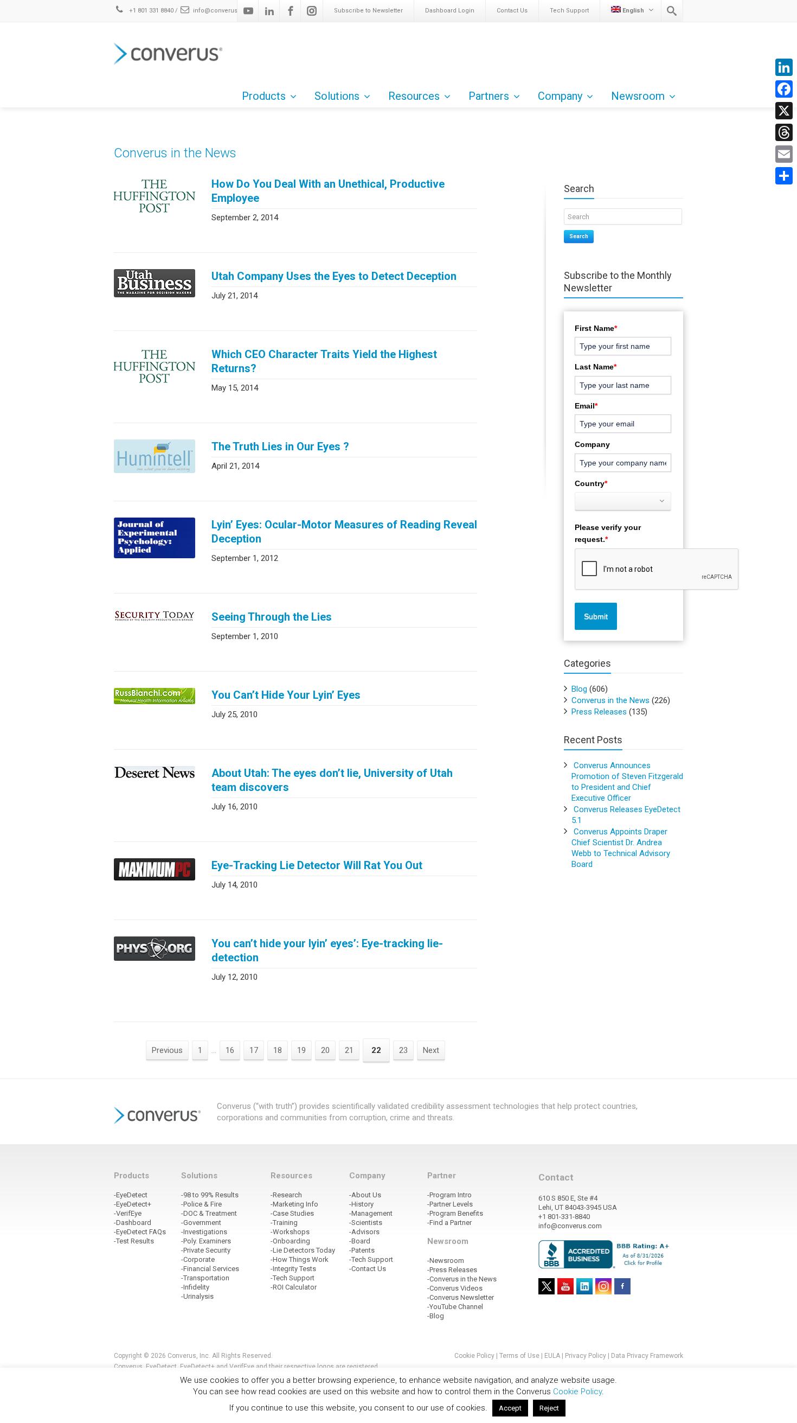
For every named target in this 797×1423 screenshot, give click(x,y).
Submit (596, 616)
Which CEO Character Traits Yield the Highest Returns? (324, 361)
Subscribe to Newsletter (368, 10)
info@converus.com (223, 10)
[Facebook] (290, 11)
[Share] (784, 176)
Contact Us (512, 10)
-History (361, 1204)
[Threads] (784, 132)
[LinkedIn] (784, 67)
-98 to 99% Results (210, 1195)
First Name (596, 328)
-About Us (365, 1195)
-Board (359, 1241)
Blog (579, 689)
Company (592, 444)
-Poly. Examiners (206, 1241)
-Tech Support (292, 1278)
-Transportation (205, 1278)
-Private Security (205, 1250)
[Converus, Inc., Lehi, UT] (605, 1254)
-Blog (435, 1316)
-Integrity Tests (293, 1269)
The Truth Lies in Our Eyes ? (280, 446)
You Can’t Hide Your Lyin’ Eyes (286, 694)
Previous (167, 1050)
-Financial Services (210, 1269)
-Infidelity (195, 1287)
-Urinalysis (197, 1296)
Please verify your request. (608, 533)
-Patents (362, 1250)
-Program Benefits (455, 1213)
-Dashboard (132, 1222)
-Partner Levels (450, 1204)
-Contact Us (367, 1269)
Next (431, 1050)
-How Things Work (300, 1259)
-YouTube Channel (455, 1307)
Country (591, 483)
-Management (371, 1213)
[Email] (784, 154)
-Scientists (365, 1222)
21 (349, 1050)
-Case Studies (292, 1213)
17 (253, 1050)
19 (301, 1050)
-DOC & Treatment (209, 1213)
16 (230, 1050)
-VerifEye (128, 1213)
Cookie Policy (474, 1356)
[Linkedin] (269, 11)
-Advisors (364, 1232)
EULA (552, 1356)
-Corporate (198, 1259)
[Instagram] (312, 11)
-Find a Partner (449, 1222)
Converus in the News (610, 700)
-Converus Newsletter (460, 1297)
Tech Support (569, 10)
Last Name (595, 366)
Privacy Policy (585, 1356)
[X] (784, 111)
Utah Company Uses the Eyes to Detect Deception (334, 276)
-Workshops (290, 1232)
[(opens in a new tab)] (154, 196)
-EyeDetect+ (132, 1204)
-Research (286, 1195)
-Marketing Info (294, 1204)
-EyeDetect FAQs (140, 1232)
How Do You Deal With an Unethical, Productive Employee (328, 191)
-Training (284, 1222)
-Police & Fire (201, 1204)
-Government (201, 1222)
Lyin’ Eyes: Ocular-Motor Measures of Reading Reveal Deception (344, 531)
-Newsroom (445, 1260)
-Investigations (204, 1232)
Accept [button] (510, 1408)
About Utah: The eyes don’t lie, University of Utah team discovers (332, 780)
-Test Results (134, 1241)
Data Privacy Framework (647, 1356)
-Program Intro (449, 1195)
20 (325, 1050)
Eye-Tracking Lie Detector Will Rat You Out (316, 865)
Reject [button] (549, 1408)
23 (403, 1050)
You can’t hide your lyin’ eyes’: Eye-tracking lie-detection (327, 950)
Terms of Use (519, 1356)
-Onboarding (290, 1241)
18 (277, 1050)
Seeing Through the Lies (271, 616)
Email (586, 405)
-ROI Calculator (294, 1287)
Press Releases (599, 712)
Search (578, 236)
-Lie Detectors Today (303, 1250)
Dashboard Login (449, 10)
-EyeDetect (130, 1195)
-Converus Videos (455, 1288)
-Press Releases (452, 1270)
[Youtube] (248, 11)
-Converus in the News (462, 1279)
